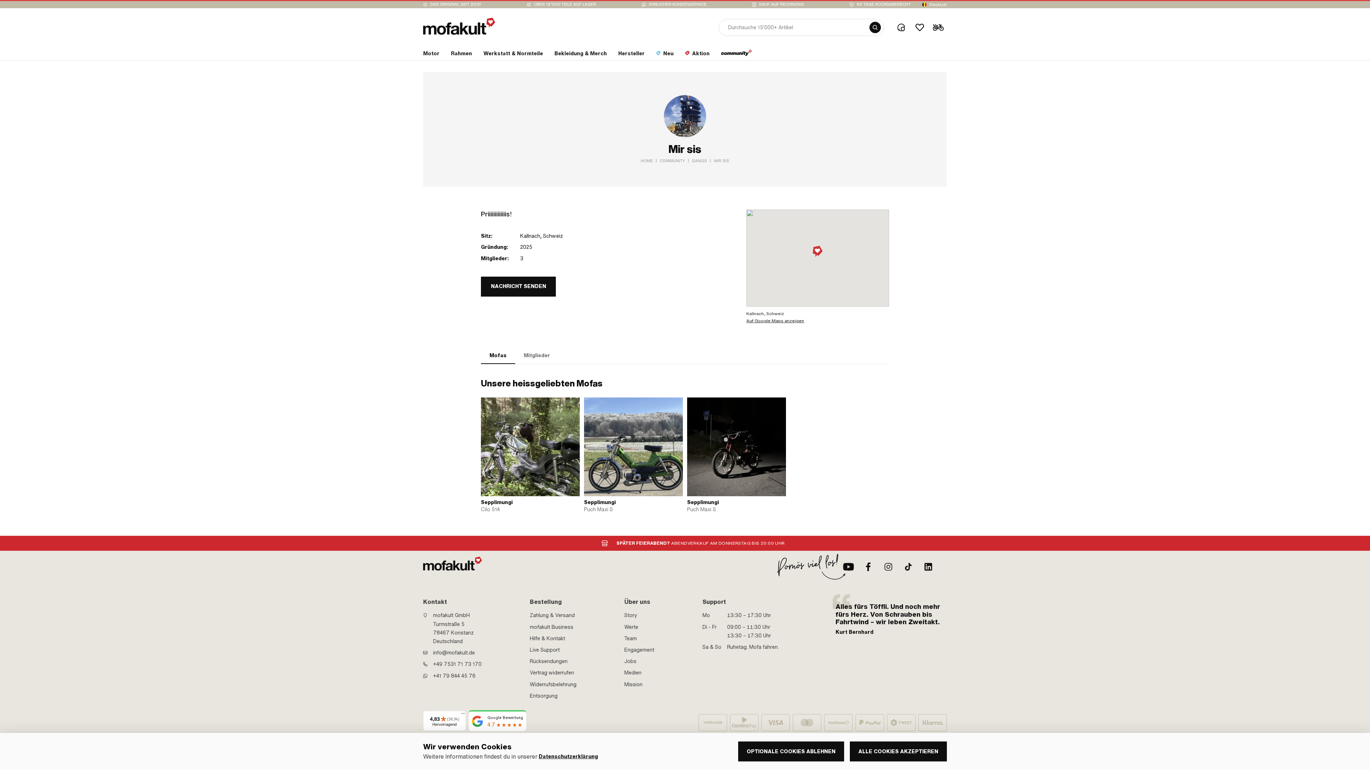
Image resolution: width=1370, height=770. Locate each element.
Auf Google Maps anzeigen (775, 321)
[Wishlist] (919, 27)
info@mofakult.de (454, 652)
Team (630, 638)
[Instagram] (888, 567)
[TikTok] (908, 567)
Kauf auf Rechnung (781, 4)
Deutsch (938, 4)
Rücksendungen (549, 661)
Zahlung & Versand (552, 615)
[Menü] (463, 715)
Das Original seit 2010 (455, 4)
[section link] (736, 55)
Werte (631, 627)
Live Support (545, 649)
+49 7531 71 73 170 (457, 664)
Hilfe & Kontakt (547, 638)
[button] (817, 252)
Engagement (639, 649)
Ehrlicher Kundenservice (678, 4)
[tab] (498, 355)
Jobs (630, 661)
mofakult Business (551, 627)
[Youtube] (848, 567)
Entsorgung (544, 695)
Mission (633, 684)
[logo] (459, 26)
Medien (632, 672)
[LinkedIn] (928, 567)
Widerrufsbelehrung (553, 684)
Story (630, 615)
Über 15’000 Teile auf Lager (565, 4)
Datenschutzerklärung (568, 757)
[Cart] (938, 27)
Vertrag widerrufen (552, 672)
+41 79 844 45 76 (454, 675)
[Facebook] (868, 567)
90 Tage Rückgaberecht (884, 4)
